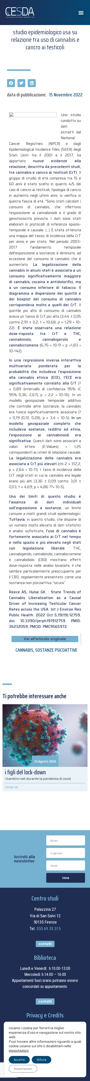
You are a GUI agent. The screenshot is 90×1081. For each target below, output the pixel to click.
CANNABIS (24, 650)
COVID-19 (11, 787)
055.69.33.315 (48, 928)
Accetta (19, 1059)
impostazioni (18, 1050)
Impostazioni (23, 1068)
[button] (81, 13)
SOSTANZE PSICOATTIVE (56, 650)
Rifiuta (41, 1059)
